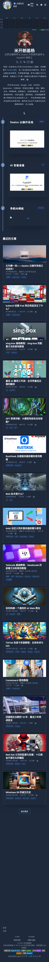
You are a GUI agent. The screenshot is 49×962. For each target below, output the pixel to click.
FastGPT (21, 57)
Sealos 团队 (12, 70)
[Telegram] (32, 61)
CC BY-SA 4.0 (18, 945)
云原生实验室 (18, 5)
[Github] (28, 61)
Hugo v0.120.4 (15, 951)
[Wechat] (24, 61)
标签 (4, 928)
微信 (42, 73)
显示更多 (24, 811)
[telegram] (27, 80)
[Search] (37, 5)
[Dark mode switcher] (41, 5)
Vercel (38, 951)
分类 (4, 931)
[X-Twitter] (21, 61)
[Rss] (17, 61)
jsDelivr (19, 953)
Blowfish (29, 953)
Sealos (24, 54)
